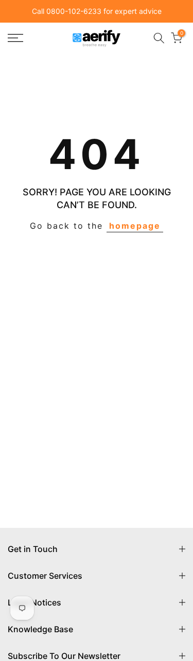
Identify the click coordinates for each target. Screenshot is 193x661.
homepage (135, 226)
